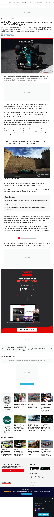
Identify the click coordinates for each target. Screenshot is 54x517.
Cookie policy (28, 505)
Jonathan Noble (8, 34)
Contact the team (34, 494)
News (10, 2)
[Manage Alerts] (28, 339)
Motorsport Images (18, 179)
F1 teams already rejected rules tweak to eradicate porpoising (24, 205)
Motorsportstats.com (7, 492)
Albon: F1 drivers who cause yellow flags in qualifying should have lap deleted (26, 208)
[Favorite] (47, 34)
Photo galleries (38, 2)
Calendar (16, 2)
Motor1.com (4, 486)
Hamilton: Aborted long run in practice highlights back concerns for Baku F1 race (26, 201)
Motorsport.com (5, 490)
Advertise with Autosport (35, 492)
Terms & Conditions (19, 505)
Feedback (32, 485)
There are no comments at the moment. (27, 360)
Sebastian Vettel (32, 80)
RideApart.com (5, 495)
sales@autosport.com (35, 496)
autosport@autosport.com (36, 489)
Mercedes (26, 121)
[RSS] (43, 476)
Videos (45, 2)
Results (30, 2)
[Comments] (51, 34)
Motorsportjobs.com (6, 488)
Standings (23, 2)
